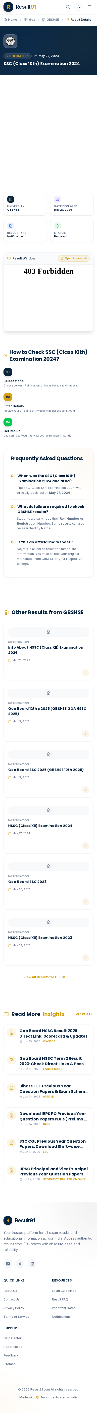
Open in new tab (76, 258)
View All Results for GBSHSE (45, 977)
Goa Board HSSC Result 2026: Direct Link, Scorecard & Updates (53, 1033)
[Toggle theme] (78, 7)
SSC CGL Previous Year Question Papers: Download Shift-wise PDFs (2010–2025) (52, 1146)
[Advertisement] (48, 130)
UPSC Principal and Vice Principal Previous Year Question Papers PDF (53, 1174)
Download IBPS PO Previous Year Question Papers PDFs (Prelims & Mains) (53, 1119)
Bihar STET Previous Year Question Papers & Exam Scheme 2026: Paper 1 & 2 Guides (53, 1091)
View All (85, 1014)
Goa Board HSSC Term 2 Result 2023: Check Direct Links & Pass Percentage (51, 1064)
